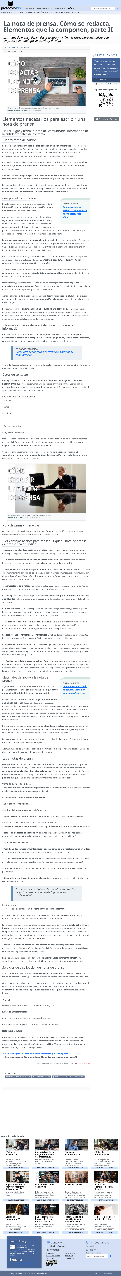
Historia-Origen (61, 1077)
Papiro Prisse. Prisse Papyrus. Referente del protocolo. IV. (15, 1186)
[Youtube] (29, 1264)
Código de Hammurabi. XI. (13, 1153)
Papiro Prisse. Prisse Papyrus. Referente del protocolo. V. (44, 1219)
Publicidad (90, 1246)
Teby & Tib (69, 1256)
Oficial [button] (59, 8)
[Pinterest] (21, 1264)
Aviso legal (50, 1253)
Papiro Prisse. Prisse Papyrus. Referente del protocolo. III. (44, 1154)
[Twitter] (19, 1264)
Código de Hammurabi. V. (13, 1217)
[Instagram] (27, 1264)
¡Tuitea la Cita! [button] (114, 84)
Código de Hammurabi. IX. (102, 1153)
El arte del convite (73, 1184)
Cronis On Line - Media (104, 1273)
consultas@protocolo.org (56, 1246)
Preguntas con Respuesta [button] (108, 119)
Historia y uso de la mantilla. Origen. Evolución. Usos (74, 1219)
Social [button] (28, 8)
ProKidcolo (69, 1258)
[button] (46, 81)
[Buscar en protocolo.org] (117, 8)
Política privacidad (53, 1256)
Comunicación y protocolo (19, 1077)
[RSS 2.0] (32, 1264)
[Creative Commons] (51, 1262)
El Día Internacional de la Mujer (45, 1185)
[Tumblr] (24, 1264)
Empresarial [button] (44, 8)
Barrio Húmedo (71, 1253)
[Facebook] (16, 1264)
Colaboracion (77, 1077)
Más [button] (70, 8)
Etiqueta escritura (42, 1077)
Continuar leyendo (16, 1168)
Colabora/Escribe (52, 1258)
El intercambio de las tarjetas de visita (104, 1217)
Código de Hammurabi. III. (72, 1153)
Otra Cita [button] (100, 84)
